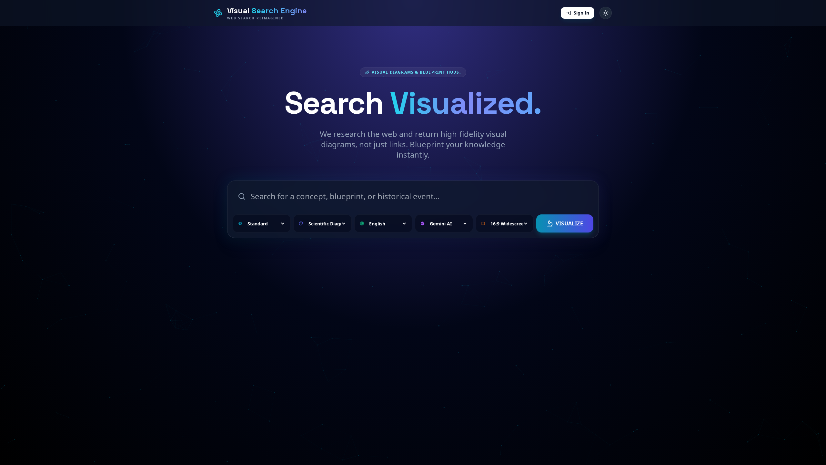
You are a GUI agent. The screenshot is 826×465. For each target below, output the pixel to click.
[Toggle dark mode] (605, 13)
